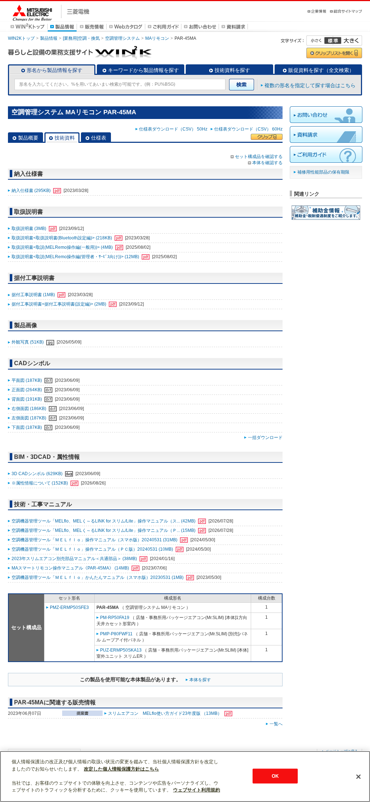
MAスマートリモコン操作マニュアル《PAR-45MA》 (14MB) (71, 568)
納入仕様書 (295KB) (32, 190)
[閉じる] (358, 777)
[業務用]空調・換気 (81, 38)
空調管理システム (122, 38)
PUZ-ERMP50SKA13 (121, 650)
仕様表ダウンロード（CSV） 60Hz (248, 129)
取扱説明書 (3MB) (29, 228)
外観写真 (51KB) (28, 342)
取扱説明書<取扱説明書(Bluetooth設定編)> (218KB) (62, 237)
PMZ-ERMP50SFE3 (69, 607)
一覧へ (276, 723)
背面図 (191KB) (27, 399)
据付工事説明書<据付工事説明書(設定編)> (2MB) (59, 304)
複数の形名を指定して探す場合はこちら (310, 85)
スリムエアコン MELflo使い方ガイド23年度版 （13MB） (165, 713)
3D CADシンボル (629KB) (38, 473)
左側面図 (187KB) (29, 418)
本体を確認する (267, 162)
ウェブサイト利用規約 (196, 790)
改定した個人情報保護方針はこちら (121, 769)
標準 (332, 40)
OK (275, 775)
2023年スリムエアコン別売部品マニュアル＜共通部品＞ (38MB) (75, 558)
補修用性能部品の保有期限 (323, 172)
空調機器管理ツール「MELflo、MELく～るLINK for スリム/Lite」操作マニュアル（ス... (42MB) (104, 521)
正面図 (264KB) (27, 389)
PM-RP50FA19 (114, 617)
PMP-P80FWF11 (116, 633)
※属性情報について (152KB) (40, 483)
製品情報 (48, 38)
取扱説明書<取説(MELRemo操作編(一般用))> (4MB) (63, 247)
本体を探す (200, 679)
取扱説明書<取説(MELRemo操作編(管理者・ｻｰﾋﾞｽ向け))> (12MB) (76, 256)
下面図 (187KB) (27, 427)
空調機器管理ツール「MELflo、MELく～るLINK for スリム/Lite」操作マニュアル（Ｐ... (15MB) (104, 530)
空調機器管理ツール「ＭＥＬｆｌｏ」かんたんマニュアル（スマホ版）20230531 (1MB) (98, 577)
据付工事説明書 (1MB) (34, 294)
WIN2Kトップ (21, 38)
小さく (319, 40)
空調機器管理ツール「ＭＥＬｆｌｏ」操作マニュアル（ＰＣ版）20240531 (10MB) (93, 549)
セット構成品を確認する (259, 156)
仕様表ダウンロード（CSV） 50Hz (174, 129)
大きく (347, 40)
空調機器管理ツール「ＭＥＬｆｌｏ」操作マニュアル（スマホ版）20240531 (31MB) (95, 539)
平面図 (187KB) (27, 380)
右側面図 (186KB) (29, 408)
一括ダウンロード (265, 437)
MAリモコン (157, 38)
